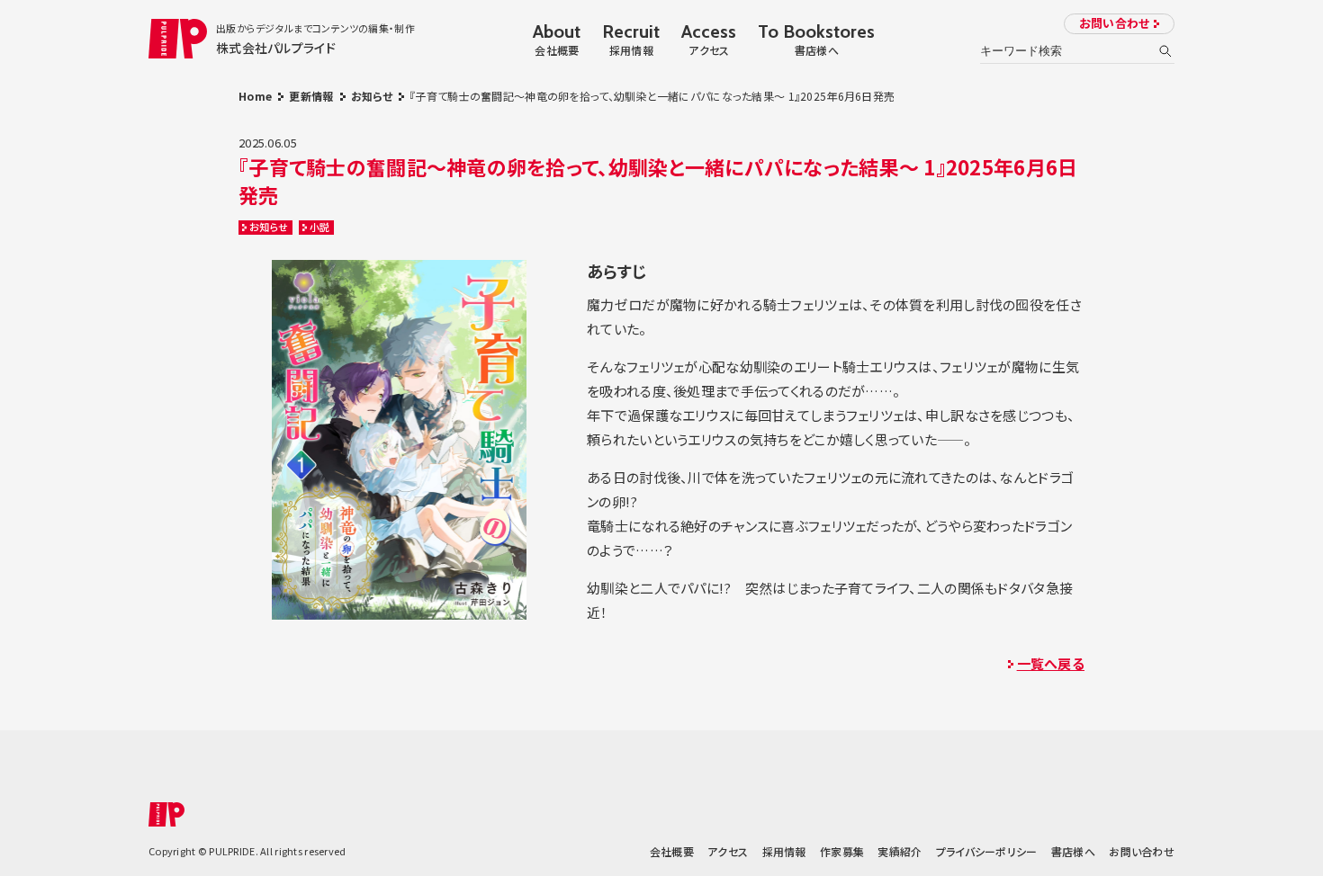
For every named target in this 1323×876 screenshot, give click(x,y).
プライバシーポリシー (987, 851)
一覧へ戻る (1050, 663)
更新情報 (311, 95)
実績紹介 (900, 851)
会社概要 (672, 851)
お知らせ (371, 95)
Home (255, 95)
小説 (320, 227)
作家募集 (842, 851)
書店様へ (1073, 851)
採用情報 (784, 851)
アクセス (727, 851)
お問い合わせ (1114, 22)
